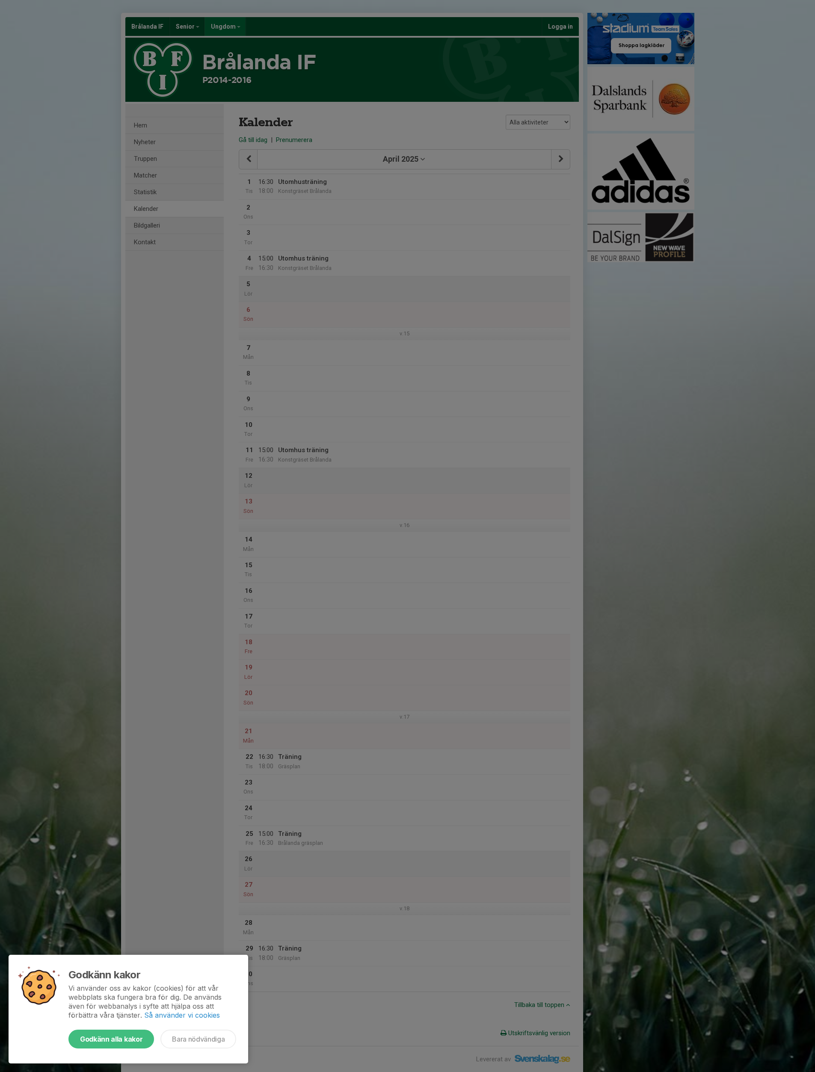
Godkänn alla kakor (111, 1039)
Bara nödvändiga (198, 1039)
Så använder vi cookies (182, 1015)
